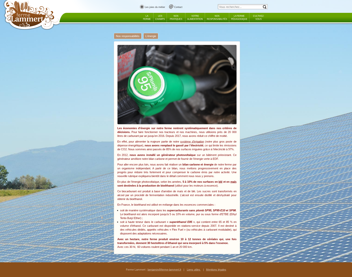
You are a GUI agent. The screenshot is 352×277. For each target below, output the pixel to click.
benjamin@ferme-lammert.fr (164, 269)
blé (220, 181)
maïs (233, 181)
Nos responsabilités (128, 36)
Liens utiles (194, 269)
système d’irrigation (192, 141)
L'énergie (150, 36)
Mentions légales (216, 269)
